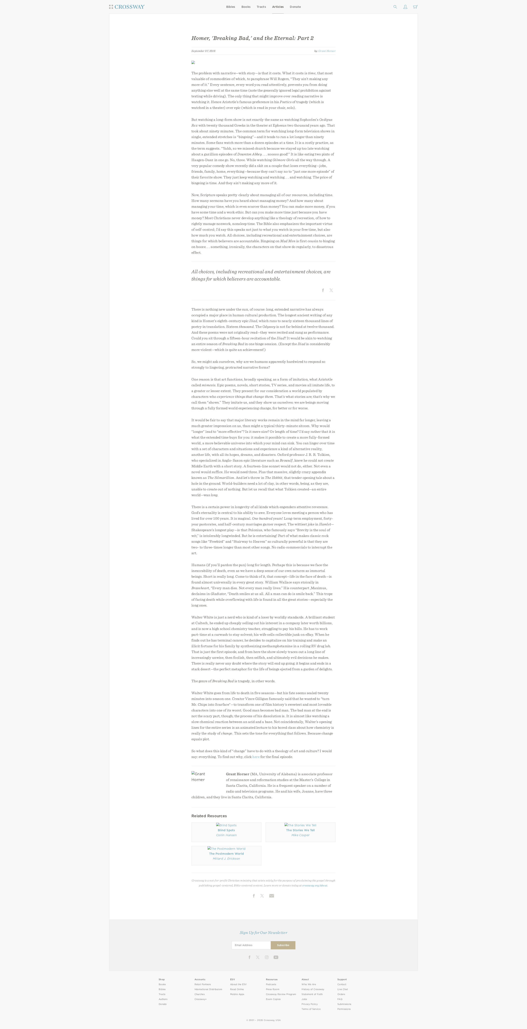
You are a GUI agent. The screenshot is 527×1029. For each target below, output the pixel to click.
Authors (163, 999)
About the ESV (238, 984)
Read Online (237, 989)
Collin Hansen (226, 835)
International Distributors (208, 989)
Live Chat (342, 989)
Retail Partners (203, 984)
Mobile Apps (237, 994)
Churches (200, 994)
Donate (295, 6)
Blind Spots (226, 830)
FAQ (339, 999)
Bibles (230, 6)
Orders (341, 994)
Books (246, 6)
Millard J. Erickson (226, 858)
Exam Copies (273, 999)
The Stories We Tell (300, 830)
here (255, 756)
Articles (278, 6)
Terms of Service (311, 1009)
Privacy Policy (310, 1004)
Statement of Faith (312, 994)
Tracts (261, 6)
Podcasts (271, 984)
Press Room (272, 989)
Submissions (344, 1004)
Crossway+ (201, 999)
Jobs (304, 999)
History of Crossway (313, 989)
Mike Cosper (300, 835)
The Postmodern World (226, 853)
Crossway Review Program (281, 994)
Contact (341, 984)
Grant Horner (327, 50)
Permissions (344, 1009)
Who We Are (309, 984)
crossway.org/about (314, 885)
